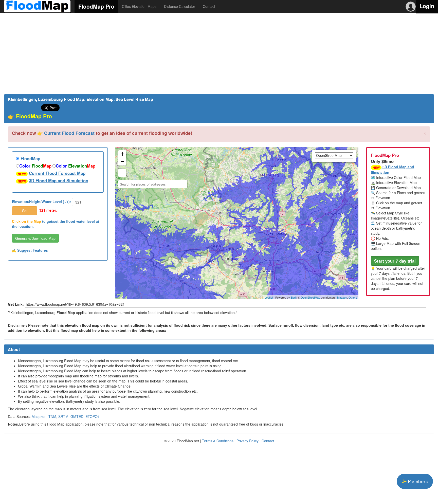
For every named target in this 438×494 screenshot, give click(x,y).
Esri (293, 297)
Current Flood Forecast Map (57, 173)
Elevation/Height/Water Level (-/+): (41, 201)
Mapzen (342, 297)
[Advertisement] (219, 53)
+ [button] (122, 154)
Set (24, 210)
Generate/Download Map (35, 238)
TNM (52, 416)
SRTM (63, 416)
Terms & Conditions (217, 440)
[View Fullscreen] (122, 173)
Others (353, 297)
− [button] (122, 161)
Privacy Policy (247, 440)
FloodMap (29, 158)
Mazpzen (39, 416)
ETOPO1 (92, 416)
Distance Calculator (179, 6)
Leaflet (269, 297)
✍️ (30, 250)
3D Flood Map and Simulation (58, 180)
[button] (395, 261)
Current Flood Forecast (69, 133)
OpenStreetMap (310, 297)
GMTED (76, 416)
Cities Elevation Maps (139, 6)
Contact (209, 6)
